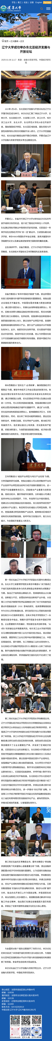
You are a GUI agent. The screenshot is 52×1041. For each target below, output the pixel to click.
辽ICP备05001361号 (27, 1010)
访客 (32, 2)
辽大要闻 (14, 41)
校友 (26, 2)
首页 (6, 41)
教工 (20, 2)
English (38, 2)
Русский (47, 2)
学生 (14, 2)
